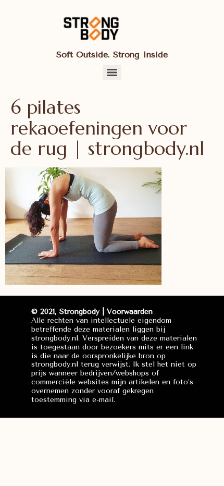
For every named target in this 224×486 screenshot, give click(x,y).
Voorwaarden (130, 311)
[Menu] (112, 72)
